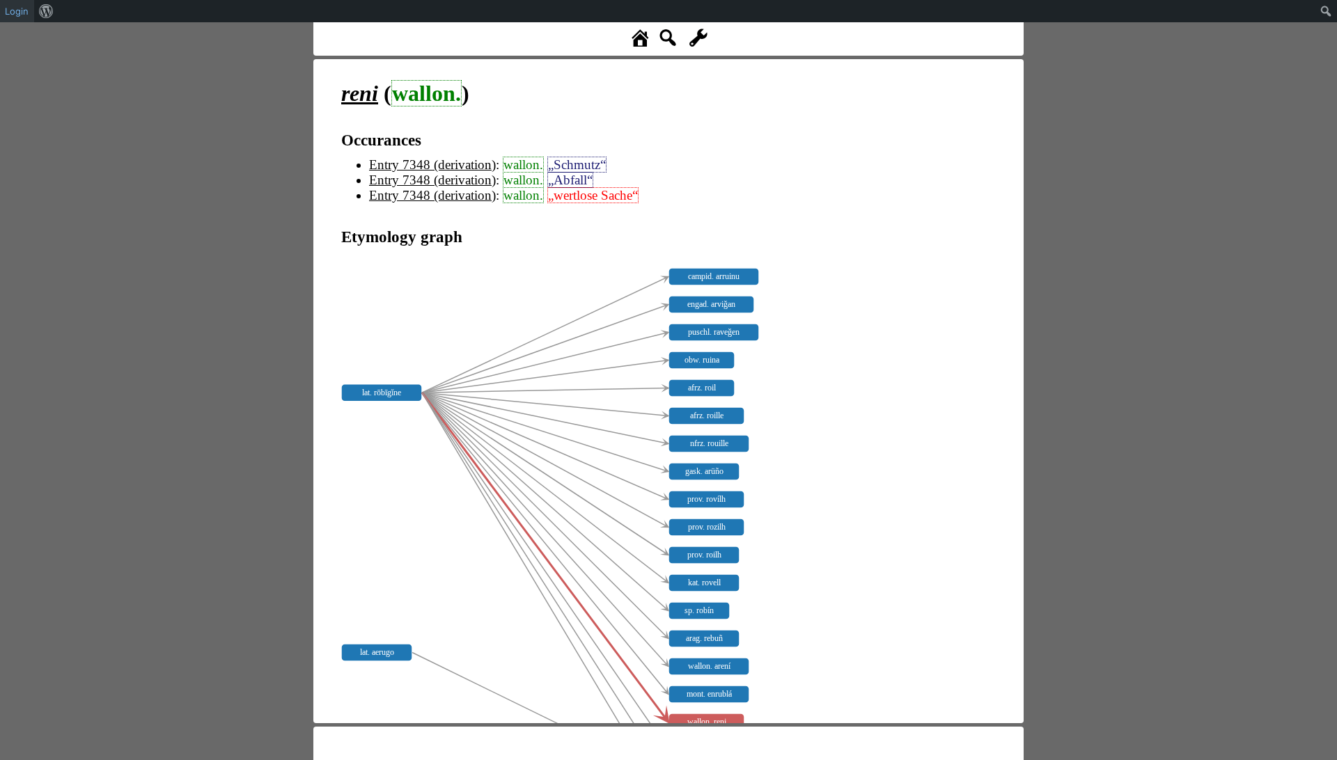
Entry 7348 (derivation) (432, 164)
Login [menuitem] (17, 11)
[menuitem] (46, 11)
